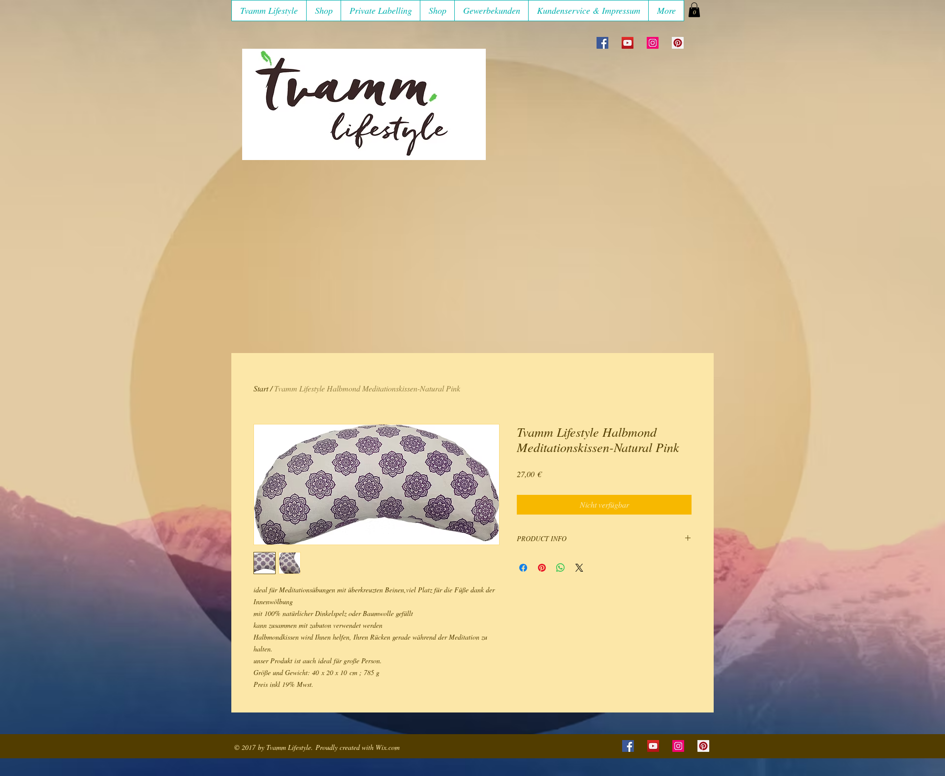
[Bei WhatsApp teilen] (561, 568)
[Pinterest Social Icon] (678, 43)
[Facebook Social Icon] (602, 43)
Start (260, 388)
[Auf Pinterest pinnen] (542, 568)
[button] (323, 10)
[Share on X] (579, 568)
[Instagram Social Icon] (653, 43)
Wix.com (388, 747)
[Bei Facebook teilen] (523, 568)
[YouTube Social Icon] (627, 43)
